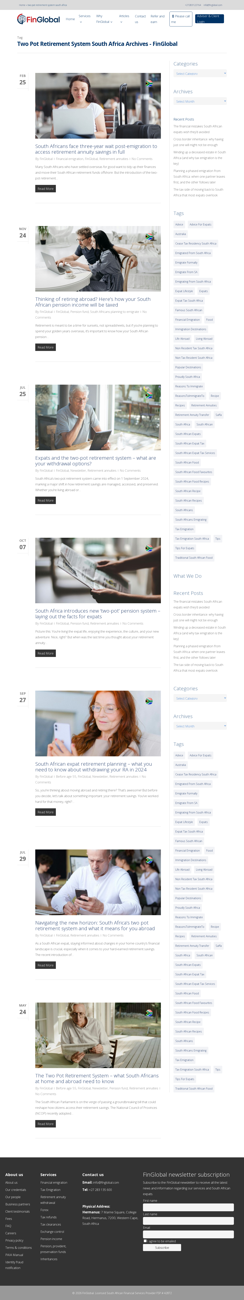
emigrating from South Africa (193, 281)
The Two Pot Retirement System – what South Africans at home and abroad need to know (97, 1078)
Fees (8, 1219)
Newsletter (78, 470)
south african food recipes (192, 481)
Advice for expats (200, 224)
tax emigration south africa (192, 538)
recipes (180, 405)
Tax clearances (50, 1224)
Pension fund (79, 311)
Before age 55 (66, 776)
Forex (44, 1210)
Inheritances (48, 1259)
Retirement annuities (113, 159)
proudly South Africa (187, 377)
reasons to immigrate (189, 386)
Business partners (17, 1204)
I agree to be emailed (161, 1241)
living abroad (204, 338)
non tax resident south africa (193, 358)
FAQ (8, 1226)
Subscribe (162, 1247)
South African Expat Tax (189, 443)
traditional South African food (194, 557)
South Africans (184, 510)
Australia (180, 234)
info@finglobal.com (213, 5)
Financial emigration (69, 159)
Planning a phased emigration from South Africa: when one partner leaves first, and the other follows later (199, 176)
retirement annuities (204, 405)
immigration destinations (190, 329)
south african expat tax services (195, 453)
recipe (215, 396)
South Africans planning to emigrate (114, 311)
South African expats (188, 434)
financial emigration (187, 319)
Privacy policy (14, 1240)
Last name (150, 1214)
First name (150, 1201)
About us (11, 1182)
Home (22, 5)
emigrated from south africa (193, 253)
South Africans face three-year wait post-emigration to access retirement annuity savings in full (96, 149)
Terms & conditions (18, 1248)
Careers (10, 1233)
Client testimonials (17, 1211)
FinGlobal (46, 159)
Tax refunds (48, 1217)
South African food (187, 462)
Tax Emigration (50, 1190)
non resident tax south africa (193, 348)
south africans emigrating (190, 519)
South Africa (182, 424)
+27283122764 (193, 5)
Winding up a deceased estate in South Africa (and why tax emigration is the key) (199, 158)
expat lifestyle (184, 291)
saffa (219, 415)
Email (146, 1228)
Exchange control (52, 1232)
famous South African (188, 310)
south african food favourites (193, 472)
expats (203, 291)
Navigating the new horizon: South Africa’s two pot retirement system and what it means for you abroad (95, 925)
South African (205, 424)
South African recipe (188, 491)
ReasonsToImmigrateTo (189, 396)
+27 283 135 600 (100, 1190)
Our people (13, 1197)
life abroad (182, 338)
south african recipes (188, 500)
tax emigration (184, 529)
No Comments (142, 159)
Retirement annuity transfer (192, 415)
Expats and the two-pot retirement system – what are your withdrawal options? (95, 460)
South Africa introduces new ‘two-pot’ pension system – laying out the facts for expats (97, 613)
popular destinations (188, 367)
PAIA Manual (14, 1255)
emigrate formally (186, 262)
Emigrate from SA (186, 272)
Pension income (51, 1239)
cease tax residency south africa (195, 243)
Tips (217, 538)
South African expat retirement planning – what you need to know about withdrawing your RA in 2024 (93, 766)
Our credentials (15, 1190)
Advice (179, 224)
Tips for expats (184, 548)
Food (209, 319)
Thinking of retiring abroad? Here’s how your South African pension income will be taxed (93, 302)
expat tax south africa (189, 300)
